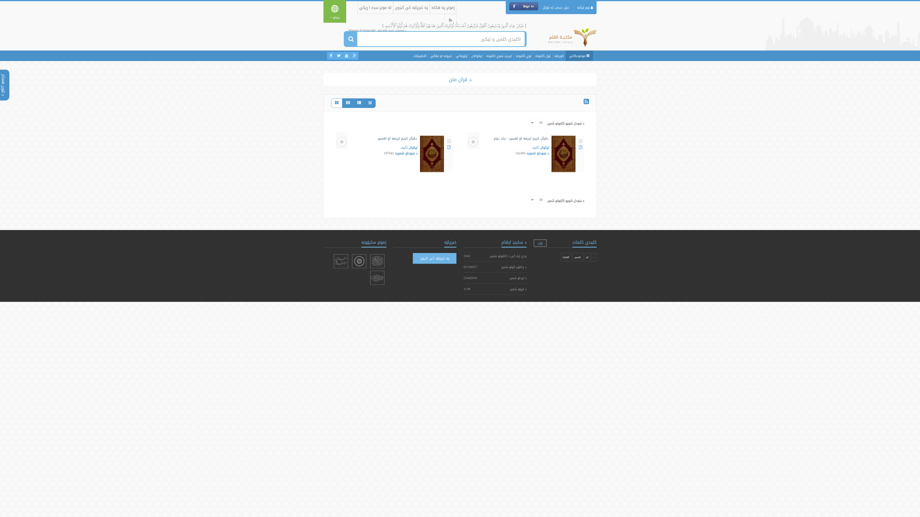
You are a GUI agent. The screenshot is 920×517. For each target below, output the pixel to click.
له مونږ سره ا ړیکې (375, 7)
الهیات (565, 257)
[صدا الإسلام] (341, 261)
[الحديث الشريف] (377, 278)
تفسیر (578, 257)
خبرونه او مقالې (441, 56)
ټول (540, 243)
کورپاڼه (559, 56)
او (587, 257)
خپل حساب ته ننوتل (556, 7)
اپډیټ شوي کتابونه (499, 56)
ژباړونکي (461, 56)
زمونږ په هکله (443, 7)
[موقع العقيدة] (359, 261)
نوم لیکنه (584, 7)
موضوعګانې (577, 56)
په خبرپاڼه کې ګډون (411, 7)
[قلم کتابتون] (572, 39)
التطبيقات (419, 56)
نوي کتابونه (523, 56)
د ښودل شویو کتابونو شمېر (565, 123)
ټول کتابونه (543, 56)
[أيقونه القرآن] (377, 261)
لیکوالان (476, 56)
